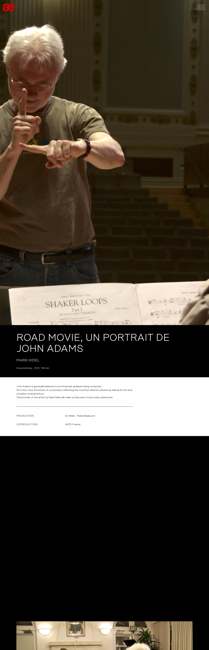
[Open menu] (200, 7)
